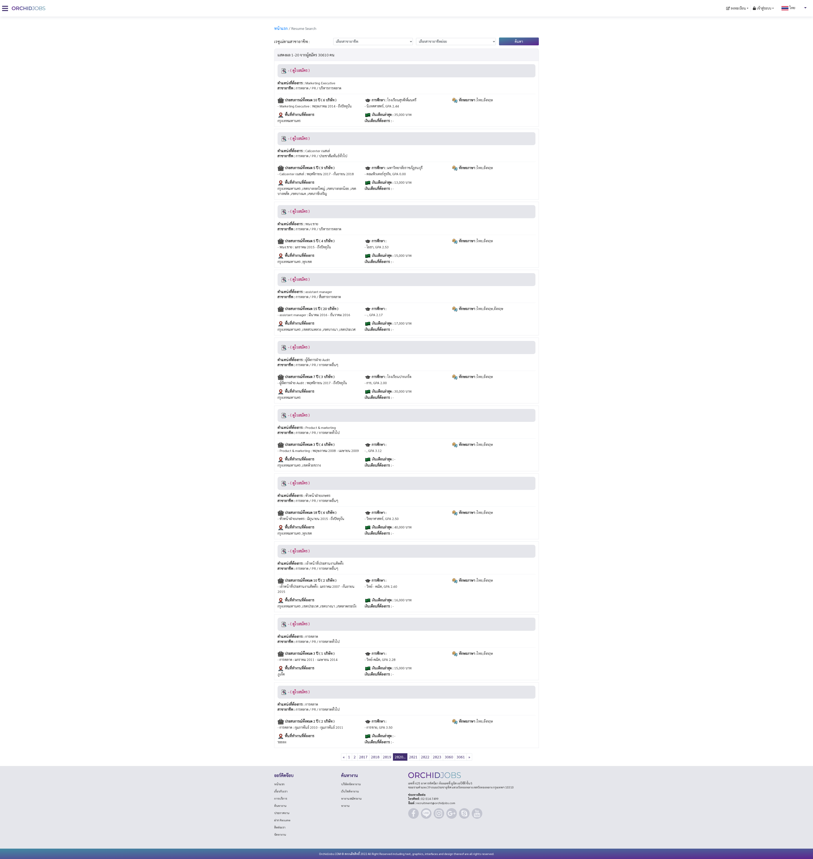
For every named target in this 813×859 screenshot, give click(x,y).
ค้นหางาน (280, 806)
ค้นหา (519, 41)
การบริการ (280, 798)
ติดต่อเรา (279, 827)
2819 (387, 756)
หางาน (345, 806)
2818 (375, 756)
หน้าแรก (281, 28)
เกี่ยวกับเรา (281, 791)
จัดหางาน (280, 834)
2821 (413, 756)
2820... (400, 756)
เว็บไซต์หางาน (350, 791)
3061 (460, 756)
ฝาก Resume (282, 820)
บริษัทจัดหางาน (351, 784)
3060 (449, 756)
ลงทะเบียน (738, 8)
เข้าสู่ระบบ (763, 8)
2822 (425, 756)
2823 (437, 756)
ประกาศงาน (281, 813)
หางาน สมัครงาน (351, 798)
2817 (363, 756)
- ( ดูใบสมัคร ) (298, 70)
